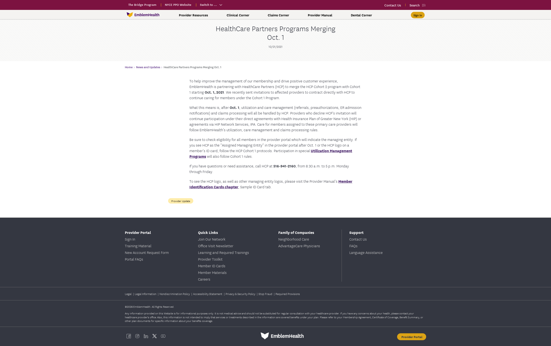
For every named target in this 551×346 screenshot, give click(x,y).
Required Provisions (288, 294)
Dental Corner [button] (361, 15)
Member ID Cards (211, 265)
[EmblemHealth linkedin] (146, 336)
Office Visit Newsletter (215, 245)
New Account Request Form (147, 252)
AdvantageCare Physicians (299, 245)
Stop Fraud (265, 294)
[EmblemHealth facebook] (129, 336)
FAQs (353, 245)
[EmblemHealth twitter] (154, 336)
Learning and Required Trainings (223, 252)
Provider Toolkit (210, 259)
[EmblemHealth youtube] (163, 336)
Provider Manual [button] (320, 15)
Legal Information (146, 294)
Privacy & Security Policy (241, 294)
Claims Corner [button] (278, 15)
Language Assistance (366, 252)
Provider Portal (411, 336)
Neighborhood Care (293, 239)
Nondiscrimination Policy (174, 294)
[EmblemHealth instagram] (137, 336)
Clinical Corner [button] (238, 15)
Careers (204, 279)
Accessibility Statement (208, 294)
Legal (128, 294)
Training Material (138, 245)
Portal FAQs (134, 259)
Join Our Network (211, 239)
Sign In (130, 239)
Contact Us (358, 239)
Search (415, 5)
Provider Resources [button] (193, 15)
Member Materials (212, 272)
